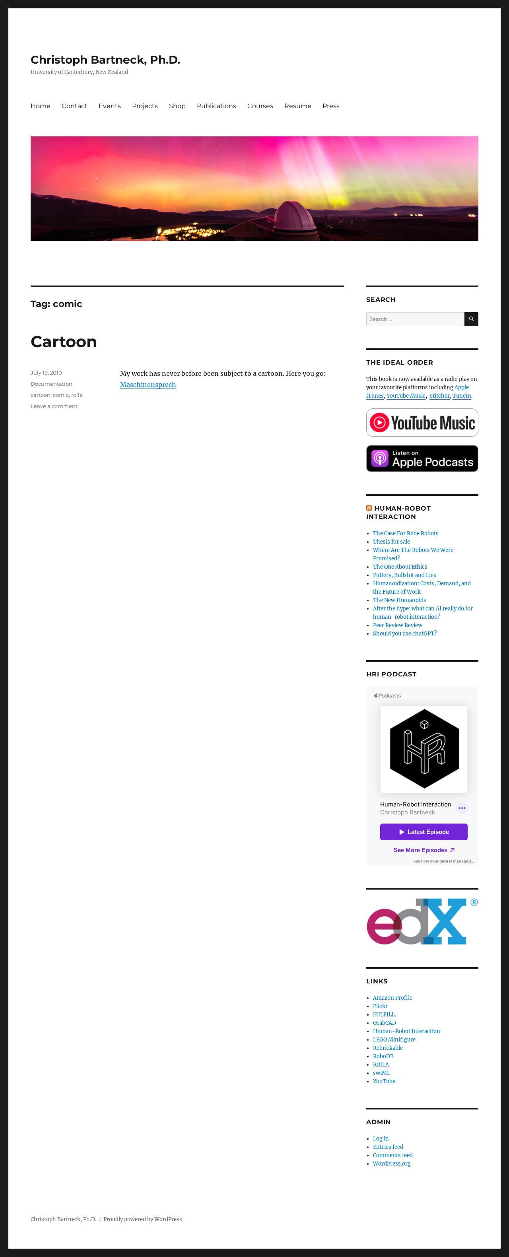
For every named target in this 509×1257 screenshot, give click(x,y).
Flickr (380, 1006)
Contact (74, 106)
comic (61, 395)
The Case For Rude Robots (406, 533)
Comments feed (393, 1155)
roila (77, 395)
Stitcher (439, 395)
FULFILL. (384, 1014)
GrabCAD (384, 1023)
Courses (260, 106)
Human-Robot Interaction (406, 1031)
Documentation (51, 384)
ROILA (381, 1064)
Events (110, 106)
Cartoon (64, 341)
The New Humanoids (399, 600)
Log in (381, 1138)
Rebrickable (388, 1048)
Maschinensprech (148, 385)
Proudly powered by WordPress (142, 1219)
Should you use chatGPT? (405, 633)
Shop (177, 106)
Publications (216, 106)
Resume (297, 106)
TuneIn (462, 395)
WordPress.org (392, 1163)
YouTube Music (406, 395)
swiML (381, 1073)
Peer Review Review (397, 625)
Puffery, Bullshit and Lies (404, 575)
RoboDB (383, 1056)
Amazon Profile (392, 998)
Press (331, 106)
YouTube (384, 1081)
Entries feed (388, 1147)
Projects (145, 106)
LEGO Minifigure (394, 1039)
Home (41, 106)
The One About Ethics (400, 566)
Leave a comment (54, 406)
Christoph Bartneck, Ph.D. (105, 59)
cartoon (41, 395)
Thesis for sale (391, 541)
